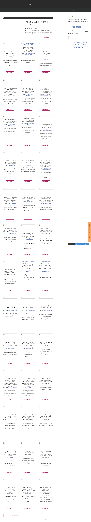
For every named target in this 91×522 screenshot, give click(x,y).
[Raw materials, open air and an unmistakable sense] (78, 211)
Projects (33, 10)
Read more (47, 37)
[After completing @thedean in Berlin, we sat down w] (71, 204)
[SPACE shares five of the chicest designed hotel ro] (86, 216)
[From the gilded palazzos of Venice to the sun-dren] (78, 73)
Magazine (57, 10)
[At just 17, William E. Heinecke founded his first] (71, 143)
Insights (28, 123)
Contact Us (66, 10)
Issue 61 (31, 26)
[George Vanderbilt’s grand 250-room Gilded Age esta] (86, 152)
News (17, 10)
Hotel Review (29, 53)
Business (11, 233)
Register (74, 10)
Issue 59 (28, 270)
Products (41, 10)
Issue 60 (28, 94)
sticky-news (40, 26)
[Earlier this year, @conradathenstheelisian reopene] (86, 86)
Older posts (15, 515)
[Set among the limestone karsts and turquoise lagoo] (78, 156)
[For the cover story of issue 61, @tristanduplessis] (71, 73)
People (25, 10)
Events (49, 10)
